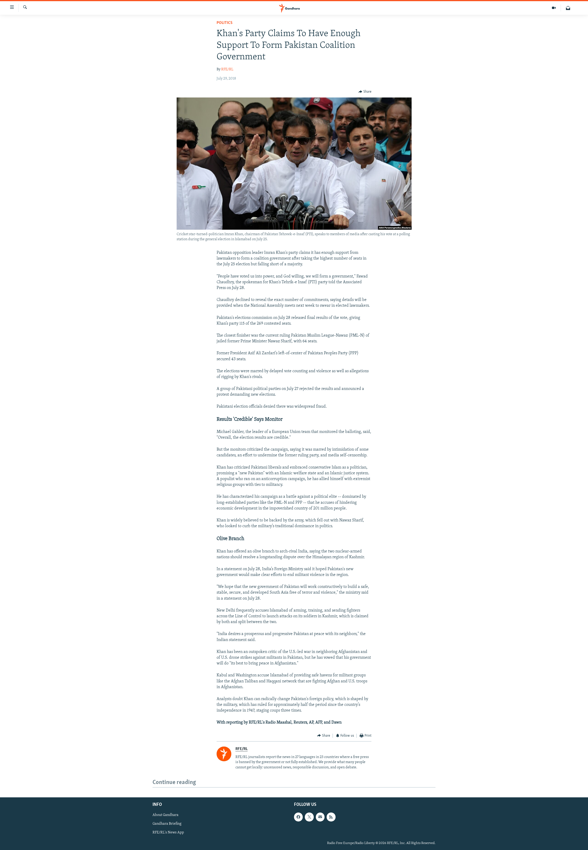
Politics (224, 23)
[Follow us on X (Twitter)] (309, 817)
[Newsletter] (568, 7)
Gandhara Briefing (167, 824)
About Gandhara (165, 815)
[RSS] (331, 817)
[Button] (365, 92)
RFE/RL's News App (168, 833)
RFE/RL (227, 69)
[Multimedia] (554, 7)
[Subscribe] (320, 817)
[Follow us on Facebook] (298, 817)
